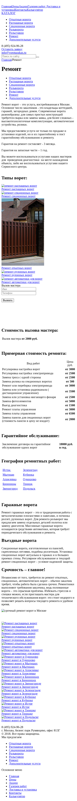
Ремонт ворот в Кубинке (17, 700)
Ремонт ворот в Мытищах (18, 666)
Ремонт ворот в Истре (15, 707)
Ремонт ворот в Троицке (17, 713)
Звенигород (10, 488)
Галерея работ (37, 6)
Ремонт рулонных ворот (16, 275)
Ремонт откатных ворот (16, 268)
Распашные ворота (21, 81)
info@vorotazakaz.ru (13, 52)
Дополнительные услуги (25, 98)
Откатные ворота (20, 78)
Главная (6, 6)
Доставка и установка (23, 789)
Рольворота (16, 88)
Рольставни (16, 91)
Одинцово (29, 479)
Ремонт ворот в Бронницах (18, 680)
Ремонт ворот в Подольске (18, 720)
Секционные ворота (22, 84)
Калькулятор (35, 9)
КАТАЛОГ (8, 13)
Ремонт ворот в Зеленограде (19, 693)
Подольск (29, 488)
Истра (7, 470)
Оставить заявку (11, 49)
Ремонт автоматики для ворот (20, 282)
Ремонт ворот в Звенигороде (19, 686)
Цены (15, 6)
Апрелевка (9, 479)
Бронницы (9, 484)
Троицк (28, 484)
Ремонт (13, 94)
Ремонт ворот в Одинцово (18, 660)
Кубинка (28, 474)
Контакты (20, 9)
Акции (23, 6)
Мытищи (8, 474)
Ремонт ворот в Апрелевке (18, 673)
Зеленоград (30, 470)
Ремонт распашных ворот (17, 189)
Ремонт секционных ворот (18, 196)
